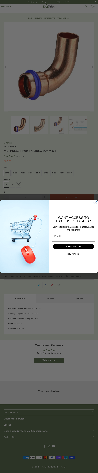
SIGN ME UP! (73, 246)
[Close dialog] (95, 202)
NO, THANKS (73, 254)
